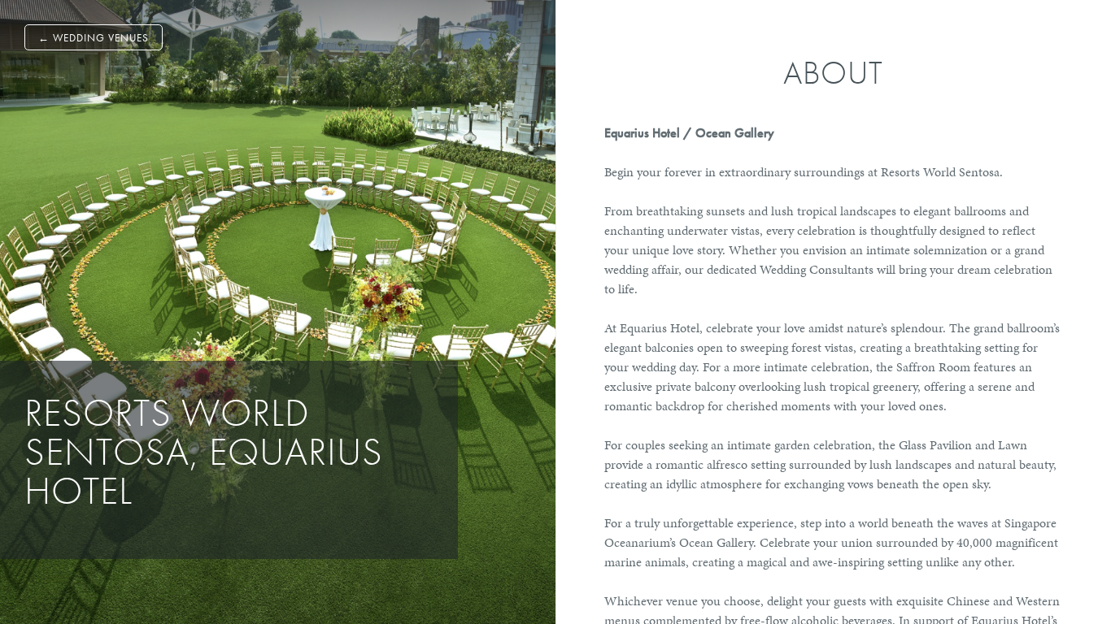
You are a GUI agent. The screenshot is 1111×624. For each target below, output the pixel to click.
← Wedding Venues (93, 38)
